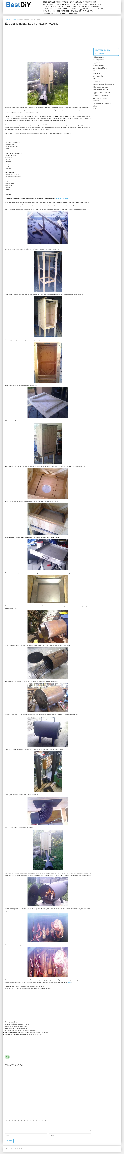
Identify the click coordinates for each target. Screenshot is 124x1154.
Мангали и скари (13, 55)
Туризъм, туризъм (50, 13)
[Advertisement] (48, 37)
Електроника (63, 4)
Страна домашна (68, 13)
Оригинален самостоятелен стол (16, 1026)
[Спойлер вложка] (45, 1120)
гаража (69, 982)
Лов (95, 106)
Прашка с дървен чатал (82, 9)
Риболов (71, 6)
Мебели (94, 6)
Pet (94, 109)
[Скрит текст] (36, 1120)
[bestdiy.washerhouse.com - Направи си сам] (23, 4)
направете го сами (62, 198)
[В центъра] (21, 1120)
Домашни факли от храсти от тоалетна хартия (20, 1030)
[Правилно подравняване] (24, 1120)
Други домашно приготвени (83, 2)
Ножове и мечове (61, 11)
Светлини (46, 11)
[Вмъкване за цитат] (39, 1120)
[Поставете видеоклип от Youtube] (30, 1120)
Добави (9, 1140)
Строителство (79, 4)
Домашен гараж (100, 98)
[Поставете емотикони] (27, 1120)
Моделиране (95, 4)
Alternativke (47, 9)
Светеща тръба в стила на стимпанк (17, 1024)
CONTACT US (18, 1148)
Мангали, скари (86, 11)
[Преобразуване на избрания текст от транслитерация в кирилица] (42, 1120)
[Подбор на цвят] (33, 1120)
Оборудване (47, 4)
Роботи (96, 100)
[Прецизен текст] (15, 1120)
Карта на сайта (9, 1148)
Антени (100, 9)
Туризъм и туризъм (101, 92)
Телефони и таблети (102, 103)
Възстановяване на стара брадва (16, 1028)
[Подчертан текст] (12, 1120)
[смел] (6, 1120)
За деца (74, 11)
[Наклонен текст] (9, 1120)
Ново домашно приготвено (55, 2)
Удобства (83, 6)
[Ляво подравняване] (18, 1120)
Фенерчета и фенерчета (103, 84)
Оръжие (96, 79)
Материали (63, 9)
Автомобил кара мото (52, 6)
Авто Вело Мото (100, 68)
